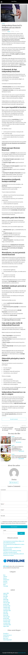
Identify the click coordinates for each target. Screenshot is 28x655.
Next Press (5, 638)
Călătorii (5, 576)
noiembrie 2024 (6, 621)
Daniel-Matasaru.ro (7, 635)
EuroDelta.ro (6, 636)
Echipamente (6, 579)
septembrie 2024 (7, 624)
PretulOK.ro (6, 633)
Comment (3, 489)
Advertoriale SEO (22, 652)
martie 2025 (5, 615)
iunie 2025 (5, 612)
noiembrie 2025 (6, 607)
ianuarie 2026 (6, 604)
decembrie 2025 (6, 606)
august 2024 (6, 626)
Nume (2, 504)
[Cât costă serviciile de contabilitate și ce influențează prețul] (6, 449)
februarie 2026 (6, 602)
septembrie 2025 (7, 610)
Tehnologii (5, 586)
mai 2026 (5, 598)
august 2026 (6, 593)
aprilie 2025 (5, 613)
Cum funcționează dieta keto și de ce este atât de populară (19, 456)
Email (2, 510)
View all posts (15, 482)
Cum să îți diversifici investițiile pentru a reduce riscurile (18, 439)
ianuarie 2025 (6, 618)
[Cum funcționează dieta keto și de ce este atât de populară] (6, 458)
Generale (5, 581)
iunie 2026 (5, 596)
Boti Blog (14, 1)
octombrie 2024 (6, 623)
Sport (4, 584)
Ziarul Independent (7, 639)
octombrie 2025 (6, 609)
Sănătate (5, 583)
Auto (4, 575)
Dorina (9, 31)
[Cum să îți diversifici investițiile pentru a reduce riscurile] (6, 440)
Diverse (3, 23)
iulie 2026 (5, 594)
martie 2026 (5, 601)
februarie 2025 (6, 617)
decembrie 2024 (6, 620)
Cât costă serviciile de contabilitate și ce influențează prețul (17, 448)
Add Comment (15, 419)
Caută (4, 530)
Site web (3, 515)
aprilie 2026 (5, 599)
